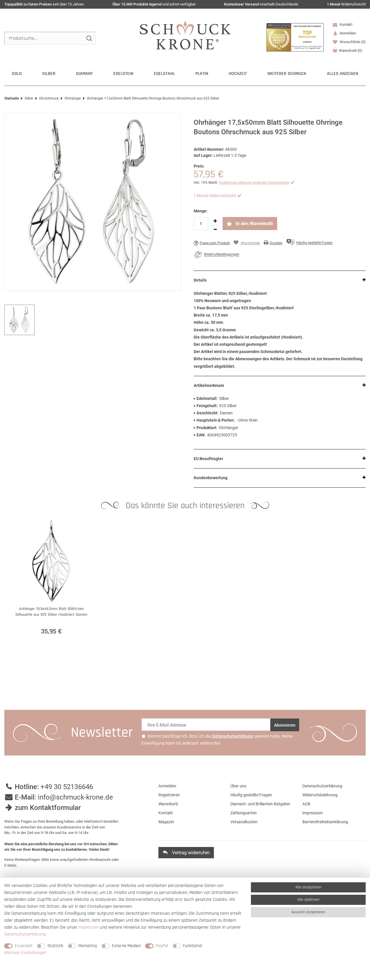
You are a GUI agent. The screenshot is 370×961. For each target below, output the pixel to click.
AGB (306, 804)
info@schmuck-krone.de (75, 797)
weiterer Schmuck (286, 74)
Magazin (166, 821)
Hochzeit (238, 74)
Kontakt (345, 24)
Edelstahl (164, 74)
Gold (17, 74)
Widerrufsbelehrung (320, 795)
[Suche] (88, 38)
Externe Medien (126, 946)
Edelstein (123, 74)
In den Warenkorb (253, 223)
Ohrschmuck (49, 98)
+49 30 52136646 (66, 787)
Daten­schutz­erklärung (24, 934)
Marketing (87, 946)
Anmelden (167, 786)
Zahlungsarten (243, 813)
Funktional (192, 946)
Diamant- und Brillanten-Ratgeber (260, 804)
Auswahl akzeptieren (308, 912)
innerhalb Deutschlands (261, 4)
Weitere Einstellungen (25, 953)
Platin (201, 74)
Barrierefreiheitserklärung (325, 821)
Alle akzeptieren (308, 887)
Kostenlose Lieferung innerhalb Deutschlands (254, 183)
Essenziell (23, 946)
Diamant (84, 74)
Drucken (276, 243)
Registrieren (169, 795)
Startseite (11, 98)
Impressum (312, 813)
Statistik (55, 946)
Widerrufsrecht (346, 4)
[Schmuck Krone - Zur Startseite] (185, 35)
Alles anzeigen (342, 74)
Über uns (238, 786)
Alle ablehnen (308, 899)
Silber (49, 74)
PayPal (162, 946)
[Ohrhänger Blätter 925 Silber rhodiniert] (92, 201)
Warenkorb (350, 50)
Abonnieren (284, 725)
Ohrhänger (72, 98)
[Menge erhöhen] (215, 221)
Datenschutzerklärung (322, 786)
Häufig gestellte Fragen (251, 795)
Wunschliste (352, 42)
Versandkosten (244, 821)
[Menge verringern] (215, 229)
